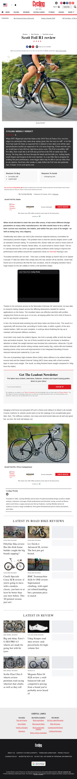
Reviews (26, 12)
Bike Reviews (35, 34)
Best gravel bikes (38, 724)
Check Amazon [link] (63, 207)
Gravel (61, 12)
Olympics (21, 731)
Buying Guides (39, 12)
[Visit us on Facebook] (67, 3)
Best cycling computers (38, 733)
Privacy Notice (63, 392)
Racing (16, 12)
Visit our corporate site (64, 772)
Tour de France (21, 720)
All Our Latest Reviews (55, 720)
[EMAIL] (7, 494)
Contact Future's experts (26, 753)
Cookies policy (11, 756)
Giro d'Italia (22, 724)
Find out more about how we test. (33, 189)
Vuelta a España (22, 728)
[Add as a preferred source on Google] (38, 764)
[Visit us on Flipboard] (73, 3)
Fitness (52, 12)
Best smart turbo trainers (38, 728)
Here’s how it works (61, 51)
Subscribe (66, 7)
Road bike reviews (48, 34)
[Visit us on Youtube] (70, 3)
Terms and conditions (47, 753)
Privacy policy (63, 753)
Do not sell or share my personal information (53, 756)
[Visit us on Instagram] (61, 3)
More (70, 12)
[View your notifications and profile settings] (15, 5)
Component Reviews (55, 728)
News (8, 12)
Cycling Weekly (26, 194)
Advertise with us (26, 756)
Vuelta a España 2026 (48, 18)
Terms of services (29, 392)
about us (11, 753)
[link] (13, 206)
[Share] (27, 47)
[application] (39, 286)
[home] (3, 12)
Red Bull (53, 252)
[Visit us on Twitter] (64, 3)
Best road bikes (38, 720)
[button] (38, 206)
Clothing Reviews (55, 731)
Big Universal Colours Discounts (24, 18)
